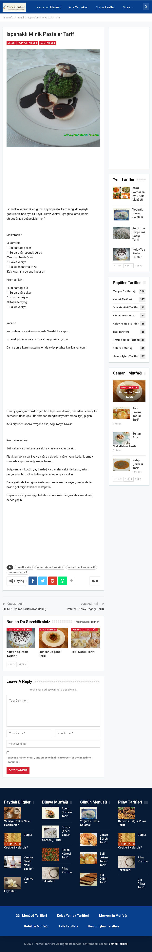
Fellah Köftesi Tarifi (66, 853)
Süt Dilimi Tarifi (103, 878)
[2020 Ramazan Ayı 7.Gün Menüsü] (121, 193)
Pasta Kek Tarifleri (27, 43)
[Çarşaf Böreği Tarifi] (88, 839)
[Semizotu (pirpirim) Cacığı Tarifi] (121, 233)
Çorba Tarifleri (105, 7)
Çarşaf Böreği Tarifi (104, 838)
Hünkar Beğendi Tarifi (129, 395)
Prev (12, 664)
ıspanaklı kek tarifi (24, 567)
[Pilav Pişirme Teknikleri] (50, 873)
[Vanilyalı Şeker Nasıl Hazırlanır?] (12, 813)
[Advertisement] (53, 179)
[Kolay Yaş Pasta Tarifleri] (21, 638)
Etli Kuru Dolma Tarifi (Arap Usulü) (24, 609)
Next (22, 664)
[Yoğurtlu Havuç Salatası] (121, 214)
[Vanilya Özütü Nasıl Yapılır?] (12, 862)
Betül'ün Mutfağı (123, 348)
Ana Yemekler (78, 7)
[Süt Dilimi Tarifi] (88, 879)
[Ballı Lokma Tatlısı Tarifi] (121, 413)
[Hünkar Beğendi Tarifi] (53, 638)
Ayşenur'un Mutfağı (84, 629)
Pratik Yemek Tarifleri (126, 339)
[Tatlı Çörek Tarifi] (85, 638)
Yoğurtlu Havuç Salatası (137, 213)
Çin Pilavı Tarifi (141, 883)
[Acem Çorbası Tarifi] (50, 813)
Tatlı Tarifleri (47, 43)
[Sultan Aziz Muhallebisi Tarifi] (121, 438)
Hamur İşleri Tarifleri (126, 356)
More (126, 7)
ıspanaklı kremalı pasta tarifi (50, 567)
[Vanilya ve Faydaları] (12, 883)
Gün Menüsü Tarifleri (126, 307)
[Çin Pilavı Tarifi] (126, 884)
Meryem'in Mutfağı (124, 291)
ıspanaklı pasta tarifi (18, 572)
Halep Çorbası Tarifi (137, 464)
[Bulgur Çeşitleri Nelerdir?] (12, 839)
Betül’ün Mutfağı (36, 926)
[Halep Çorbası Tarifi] (121, 465)
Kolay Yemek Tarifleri (126, 323)
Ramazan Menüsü (49, 7)
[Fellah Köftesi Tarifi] (50, 854)
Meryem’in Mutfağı (113, 916)
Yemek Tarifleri (122, 299)
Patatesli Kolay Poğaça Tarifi (85, 609)
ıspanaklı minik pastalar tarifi (81, 567)
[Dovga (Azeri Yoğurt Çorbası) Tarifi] (50, 832)
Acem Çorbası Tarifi (67, 812)
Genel (11, 43)
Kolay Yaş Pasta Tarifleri (138, 253)
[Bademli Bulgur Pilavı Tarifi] (126, 813)
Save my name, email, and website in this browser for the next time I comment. (50, 759)
